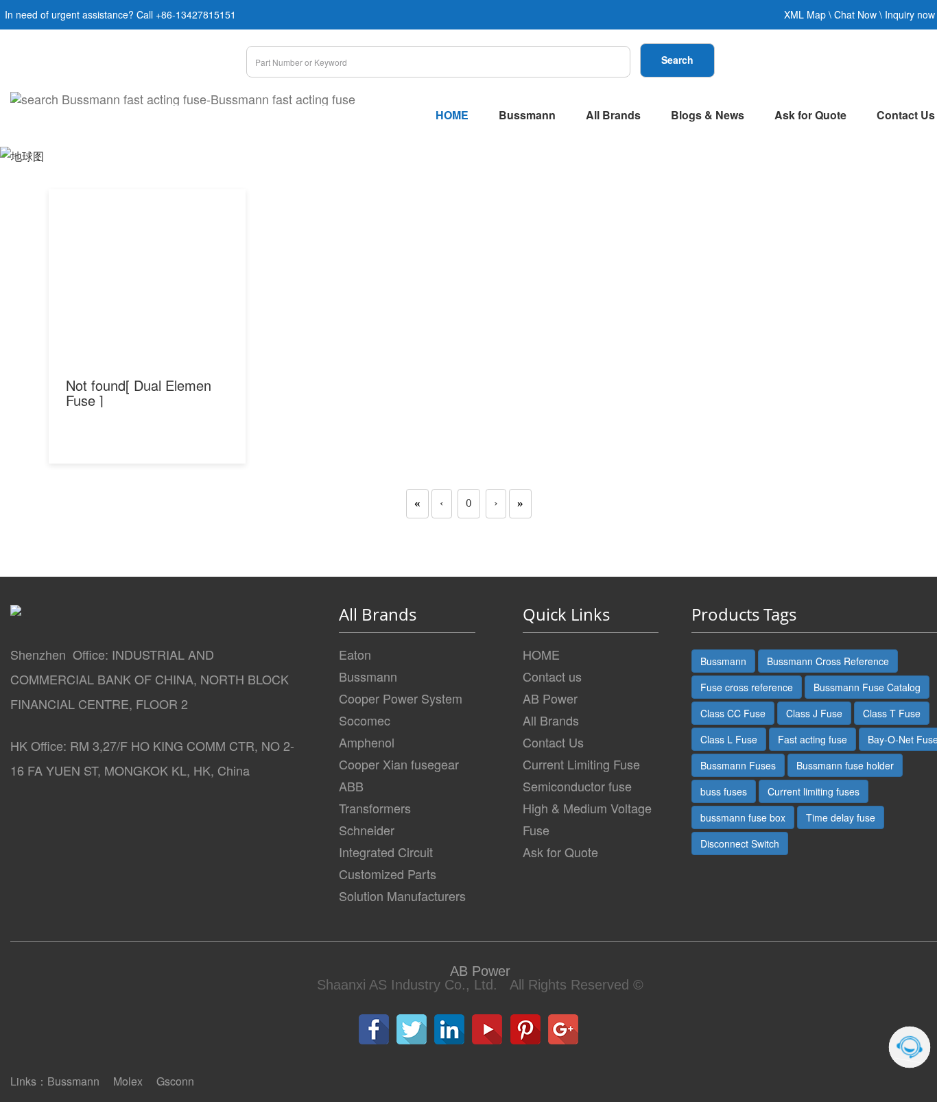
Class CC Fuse (733, 713)
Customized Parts (387, 874)
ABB (351, 786)
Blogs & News (707, 115)
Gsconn (175, 1081)
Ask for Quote (810, 115)
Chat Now (855, 14)
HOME (452, 115)
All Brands (613, 115)
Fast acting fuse (812, 739)
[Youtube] (487, 1029)
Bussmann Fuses (738, 765)
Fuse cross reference (746, 687)
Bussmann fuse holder (845, 765)
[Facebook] (374, 1029)
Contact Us (553, 742)
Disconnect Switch (739, 843)
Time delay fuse (840, 817)
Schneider (366, 830)
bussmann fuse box (742, 817)
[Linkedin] (449, 1029)
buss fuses (723, 791)
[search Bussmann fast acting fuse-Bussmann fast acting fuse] (183, 98)
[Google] (563, 1029)
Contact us (552, 676)
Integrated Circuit (386, 852)
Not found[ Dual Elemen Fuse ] (138, 392)
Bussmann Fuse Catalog (867, 687)
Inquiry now (910, 14)
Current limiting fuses (813, 791)
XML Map (805, 14)
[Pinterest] (525, 1029)
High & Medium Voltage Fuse (587, 819)
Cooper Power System (400, 698)
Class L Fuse (728, 739)
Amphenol (366, 742)
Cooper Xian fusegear (399, 764)
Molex (128, 1081)
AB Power (550, 698)
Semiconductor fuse (577, 786)
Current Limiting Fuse (581, 764)
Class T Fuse (892, 713)
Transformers (375, 808)
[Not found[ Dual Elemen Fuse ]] (147, 292)
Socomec (364, 720)
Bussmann (527, 115)
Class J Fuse (814, 713)
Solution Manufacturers (402, 896)
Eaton (355, 654)
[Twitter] (411, 1029)
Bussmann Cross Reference (828, 661)
